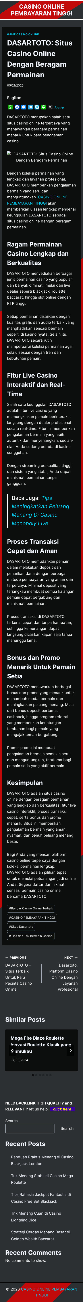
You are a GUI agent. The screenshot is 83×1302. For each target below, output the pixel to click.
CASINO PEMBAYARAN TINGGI (32, 917)
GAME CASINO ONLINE (23, 34)
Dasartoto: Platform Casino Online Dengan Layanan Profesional (63, 973)
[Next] (70, 1050)
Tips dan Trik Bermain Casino (30, 936)
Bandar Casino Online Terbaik (31, 908)
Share (59, 107)
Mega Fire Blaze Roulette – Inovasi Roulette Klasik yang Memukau (41, 1044)
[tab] (33, 1075)
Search (11, 1121)
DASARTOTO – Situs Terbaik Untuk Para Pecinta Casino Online (18, 973)
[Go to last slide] (12, 1050)
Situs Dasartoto (21, 926)
